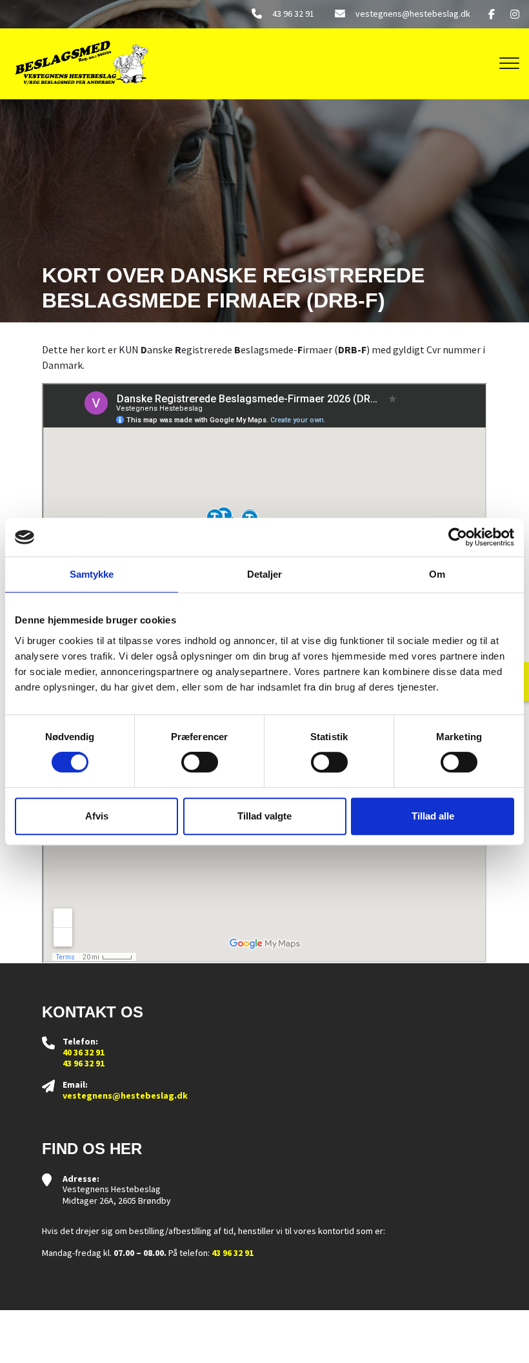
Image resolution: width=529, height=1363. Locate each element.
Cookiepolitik (247, 1349)
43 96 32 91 (293, 13)
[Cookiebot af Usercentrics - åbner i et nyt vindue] (457, 537)
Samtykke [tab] (92, 574)
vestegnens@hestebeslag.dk (412, 13)
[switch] (199, 762)
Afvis (96, 815)
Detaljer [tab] (265, 574)
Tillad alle (433, 815)
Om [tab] (437, 574)
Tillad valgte (264, 815)
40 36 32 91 (84, 1052)
